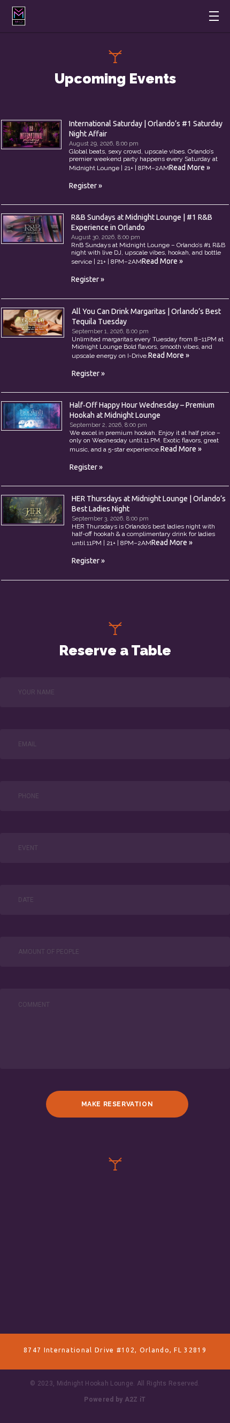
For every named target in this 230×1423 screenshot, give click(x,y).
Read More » (189, 167)
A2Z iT (135, 1399)
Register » (85, 185)
